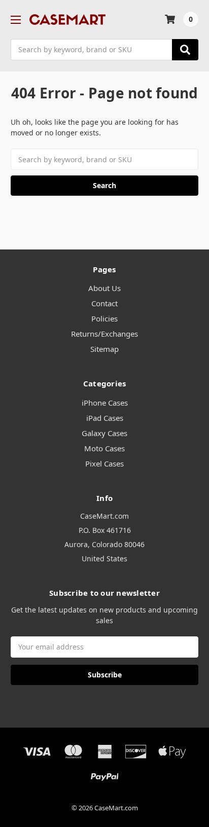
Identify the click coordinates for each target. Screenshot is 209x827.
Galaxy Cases (104, 433)
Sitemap (104, 349)
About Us (104, 288)
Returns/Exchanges (104, 334)
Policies (104, 318)
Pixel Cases (104, 463)
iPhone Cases (105, 403)
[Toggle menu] (15, 19)
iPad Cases (104, 418)
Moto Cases (104, 448)
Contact (104, 303)
